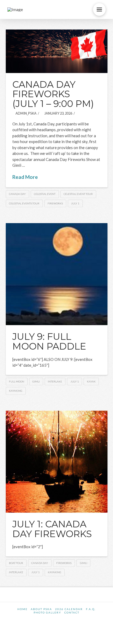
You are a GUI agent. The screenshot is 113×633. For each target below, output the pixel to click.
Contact (71, 612)
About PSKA (41, 609)
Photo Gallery (47, 612)
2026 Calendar (69, 609)
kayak (91, 381)
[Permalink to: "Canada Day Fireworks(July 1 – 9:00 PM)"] (56, 51)
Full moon (16, 381)
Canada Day (17, 193)
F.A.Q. (91, 609)
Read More (25, 177)
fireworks (55, 203)
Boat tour (16, 563)
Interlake (55, 381)
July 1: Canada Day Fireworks (52, 528)
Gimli (36, 381)
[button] (99, 9)
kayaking (15, 390)
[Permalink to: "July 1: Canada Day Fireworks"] (56, 462)
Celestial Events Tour (24, 203)
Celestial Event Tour (78, 193)
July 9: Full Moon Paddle (49, 341)
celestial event (44, 193)
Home (22, 609)
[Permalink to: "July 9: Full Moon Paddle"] (56, 274)
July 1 (75, 203)
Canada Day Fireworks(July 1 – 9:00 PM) (53, 94)
